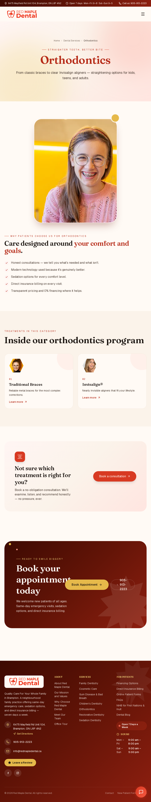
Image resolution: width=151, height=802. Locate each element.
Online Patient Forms (129, 694)
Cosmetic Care (88, 688)
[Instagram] (17, 773)
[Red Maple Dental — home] (21, 14)
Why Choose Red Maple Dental (62, 705)
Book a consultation (112, 476)
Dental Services (72, 40)
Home (57, 40)
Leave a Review (22, 762)
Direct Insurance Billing (130, 688)
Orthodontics (87, 709)
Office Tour (61, 724)
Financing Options (127, 683)
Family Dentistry (88, 683)
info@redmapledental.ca (27, 751)
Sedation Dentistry (90, 720)
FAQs (120, 700)
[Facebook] (8, 773)
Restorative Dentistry (91, 714)
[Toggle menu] (143, 14)
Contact (109, 793)
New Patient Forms (127, 793)
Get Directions (25, 733)
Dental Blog (123, 714)
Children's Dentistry (90, 703)
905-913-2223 (22, 742)
